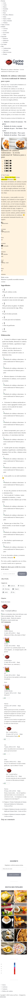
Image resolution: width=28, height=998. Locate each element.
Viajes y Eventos (5, 24)
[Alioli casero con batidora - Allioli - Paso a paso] (7, 896)
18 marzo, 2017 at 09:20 (10, 705)
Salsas (4, 16)
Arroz (4, 3)
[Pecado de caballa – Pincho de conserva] (9, 620)
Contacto (4, 989)
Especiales (3, 36)
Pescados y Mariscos (8, 14)
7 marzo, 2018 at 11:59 (9, 747)
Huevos (5, 10)
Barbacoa (5, 38)
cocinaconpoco (8, 660)
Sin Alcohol (6, 32)
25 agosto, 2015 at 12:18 (10, 693)
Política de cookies (7, 991)
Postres (3, 602)
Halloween (5, 40)
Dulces (5, 7)
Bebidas (3, 26)
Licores (5, 30)
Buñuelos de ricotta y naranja (13, 126)
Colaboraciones (7, 48)
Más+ (2, 46)
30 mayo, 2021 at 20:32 (10, 791)
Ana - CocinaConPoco (12, 84)
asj (5, 673)
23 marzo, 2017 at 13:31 (12, 734)
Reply (18, 633)
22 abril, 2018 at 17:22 (11, 776)
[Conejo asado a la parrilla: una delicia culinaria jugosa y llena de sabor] (20, 922)
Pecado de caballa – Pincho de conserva (11, 618)
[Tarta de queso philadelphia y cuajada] (7, 909)
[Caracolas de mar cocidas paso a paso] (7, 935)
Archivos (4, 987)
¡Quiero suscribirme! (14, 874)
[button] (5, 143)
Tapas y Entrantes (7, 20)
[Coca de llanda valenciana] (20, 896)
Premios (5, 54)
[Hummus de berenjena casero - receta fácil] (20, 909)
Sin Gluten (4, 44)
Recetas (3, 1)
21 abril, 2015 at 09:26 (9, 645)
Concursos (5, 50)
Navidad (5, 42)
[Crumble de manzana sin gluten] (20, 935)
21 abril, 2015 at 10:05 (9, 662)
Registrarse (22, 573)
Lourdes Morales (8, 691)
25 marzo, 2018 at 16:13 (10, 761)
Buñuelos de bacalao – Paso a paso (14, 133)
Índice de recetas (7, 52)
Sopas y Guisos (7, 18)
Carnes (5, 5)
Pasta (4, 12)
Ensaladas (5, 8)
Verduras (5, 22)
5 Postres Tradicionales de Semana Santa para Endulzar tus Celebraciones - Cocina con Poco (15, 804)
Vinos (4, 34)
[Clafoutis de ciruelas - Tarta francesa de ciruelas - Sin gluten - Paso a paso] (20, 948)
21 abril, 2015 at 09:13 (9, 633)
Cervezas (5, 28)
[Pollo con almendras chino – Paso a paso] (14, 614)
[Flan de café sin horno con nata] (7, 922)
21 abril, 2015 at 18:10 (9, 675)
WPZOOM (3, 997)
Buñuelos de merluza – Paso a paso (14, 135)
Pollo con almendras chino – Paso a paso (11, 616)
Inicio (4, 985)
